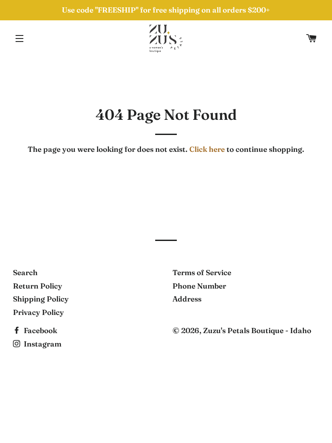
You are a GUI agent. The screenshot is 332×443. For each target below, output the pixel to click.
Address (186, 298)
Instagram (41, 343)
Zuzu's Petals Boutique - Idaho (257, 330)
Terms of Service (201, 272)
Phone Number (199, 285)
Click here (207, 149)
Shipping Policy (41, 298)
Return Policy (37, 285)
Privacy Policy (38, 312)
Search (25, 272)
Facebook (39, 330)
